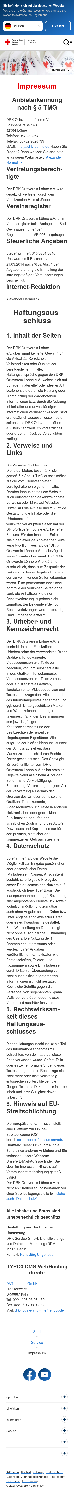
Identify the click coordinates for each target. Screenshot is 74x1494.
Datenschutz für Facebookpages (27, 1476)
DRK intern (29, 1481)
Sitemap (38, 1472)
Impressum (58, 1476)
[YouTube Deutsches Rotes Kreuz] (44, 1374)
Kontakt (26, 1472)
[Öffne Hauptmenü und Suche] (67, 42)
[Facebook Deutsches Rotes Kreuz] (29, 1374)
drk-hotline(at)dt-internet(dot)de (39, 1310)
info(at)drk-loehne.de (33, 146)
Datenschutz (54, 1472)
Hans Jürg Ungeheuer (37, 1254)
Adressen (12, 1472)
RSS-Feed (13, 1481)
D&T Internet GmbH (22, 1283)
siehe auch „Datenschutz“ (35, 1196)
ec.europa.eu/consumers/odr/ (40, 1139)
